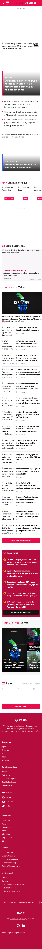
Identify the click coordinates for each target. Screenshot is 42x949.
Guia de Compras (9, 778)
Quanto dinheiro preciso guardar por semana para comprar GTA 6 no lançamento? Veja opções (21, 104)
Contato (5, 881)
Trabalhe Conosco (9, 888)
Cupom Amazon (8, 856)
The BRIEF (6, 827)
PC (3, 753)
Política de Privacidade (11, 891)
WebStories (6, 775)
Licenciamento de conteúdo (13, 884)
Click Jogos (6, 841)
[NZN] (21, 912)
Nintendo (5, 760)
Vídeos (4, 772)
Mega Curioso (7, 837)
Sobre (4, 877)
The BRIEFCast (7, 785)
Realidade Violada (9, 782)
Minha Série (6, 834)
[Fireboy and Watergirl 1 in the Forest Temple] (9, 695)
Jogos (4, 746)
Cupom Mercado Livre (11, 866)
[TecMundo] (7, 2)
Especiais (5, 750)
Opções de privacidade (13, 933)
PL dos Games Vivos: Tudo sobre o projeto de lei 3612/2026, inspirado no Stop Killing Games (20, 122)
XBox (4, 757)
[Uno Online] (25, 695)
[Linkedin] (23, 925)
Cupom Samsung (9, 862)
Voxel (4, 824)
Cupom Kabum (8, 852)
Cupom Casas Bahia (10, 859)
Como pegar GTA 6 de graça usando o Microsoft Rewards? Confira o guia (20, 113)
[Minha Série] (26, 902)
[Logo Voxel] (30, 3)
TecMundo (6, 820)
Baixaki (4, 831)
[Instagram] (18, 925)
